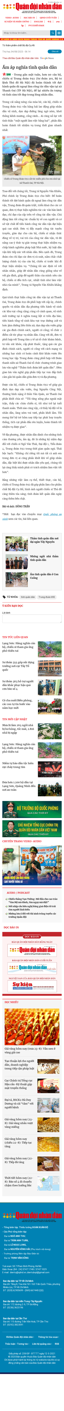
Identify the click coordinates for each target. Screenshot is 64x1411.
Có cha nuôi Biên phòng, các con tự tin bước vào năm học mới (17, 704)
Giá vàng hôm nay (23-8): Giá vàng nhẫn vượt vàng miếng (19, 1123)
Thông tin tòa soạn (48, 1337)
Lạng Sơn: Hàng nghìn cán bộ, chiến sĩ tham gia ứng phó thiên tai (18, 647)
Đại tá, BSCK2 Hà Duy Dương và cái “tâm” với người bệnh (19, 1103)
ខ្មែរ (22, 25)
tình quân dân (28, 597)
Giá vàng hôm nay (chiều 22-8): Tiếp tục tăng (18, 1142)
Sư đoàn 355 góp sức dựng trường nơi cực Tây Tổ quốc (18, 666)
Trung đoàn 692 (47, 597)
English (38, 21)
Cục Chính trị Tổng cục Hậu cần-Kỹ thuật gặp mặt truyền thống (18, 1084)
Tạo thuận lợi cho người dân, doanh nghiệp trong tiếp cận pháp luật (19, 1064)
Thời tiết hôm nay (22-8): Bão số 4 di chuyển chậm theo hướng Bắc (19, 1181)
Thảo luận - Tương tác (16, 1343)
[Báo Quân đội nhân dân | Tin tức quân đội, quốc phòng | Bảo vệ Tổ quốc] (32, 7)
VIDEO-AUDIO (12, 18)
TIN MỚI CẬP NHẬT (14, 719)
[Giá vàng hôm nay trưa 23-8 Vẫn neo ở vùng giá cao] (32, 1027)
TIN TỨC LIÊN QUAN (15, 637)
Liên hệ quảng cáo (41, 1343)
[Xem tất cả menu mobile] (59, 33)
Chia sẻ (55, 51)
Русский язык (36, 25)
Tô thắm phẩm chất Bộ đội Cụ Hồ (18, 45)
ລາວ (58, 21)
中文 (49, 21)
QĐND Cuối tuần (48, 18)
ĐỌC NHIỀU (11, 1002)
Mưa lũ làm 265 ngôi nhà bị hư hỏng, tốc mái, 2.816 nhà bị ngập (18, 729)
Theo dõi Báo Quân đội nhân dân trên (20, 58)
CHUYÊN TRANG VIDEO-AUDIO (21, 841)
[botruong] (32, 809)
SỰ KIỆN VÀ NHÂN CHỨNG (16, 21)
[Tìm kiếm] (52, 33)
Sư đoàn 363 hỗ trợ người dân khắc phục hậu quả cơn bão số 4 (17, 685)
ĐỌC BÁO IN (29, 18)
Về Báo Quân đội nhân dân (19, 1337)
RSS (57, 1343)
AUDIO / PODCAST (18, 892)
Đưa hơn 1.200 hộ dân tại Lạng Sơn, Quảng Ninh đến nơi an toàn (19, 786)
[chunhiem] (32, 828)
